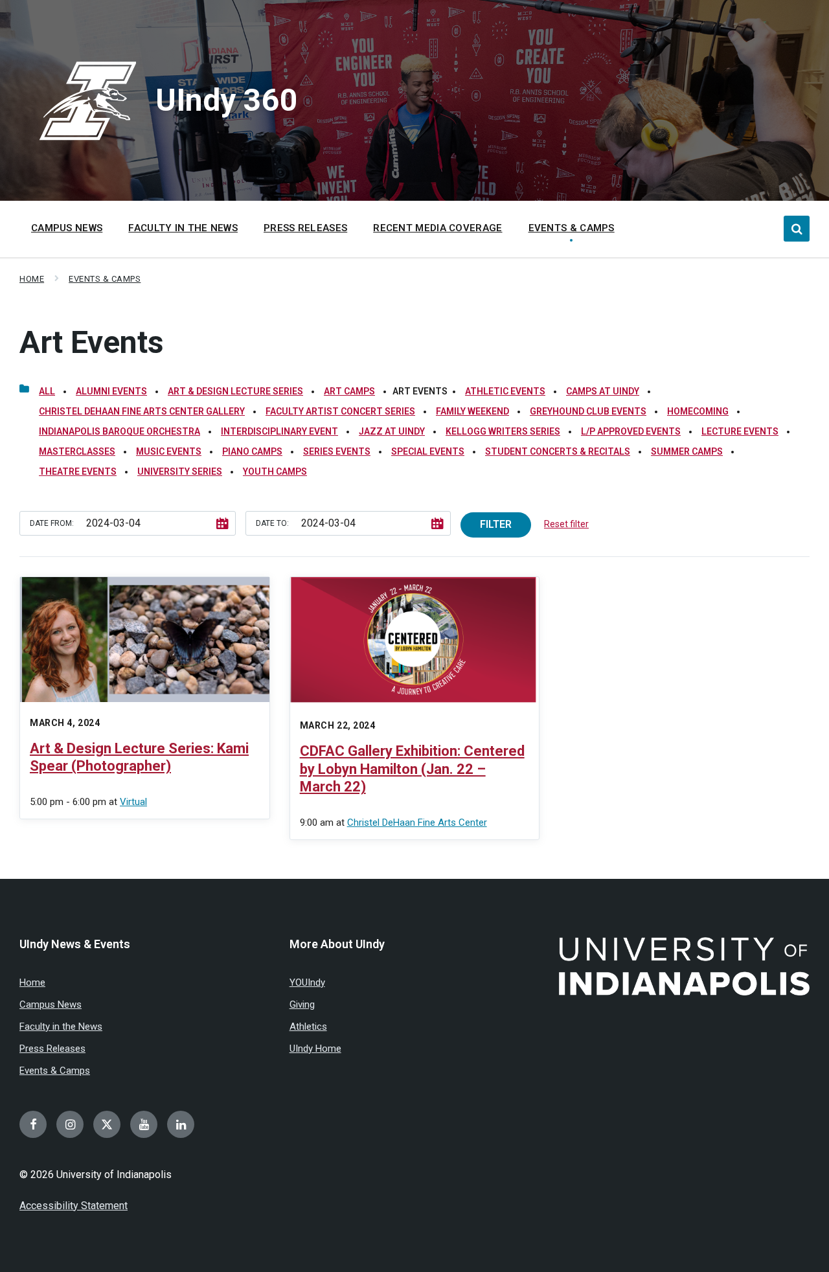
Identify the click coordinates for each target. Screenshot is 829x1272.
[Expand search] (797, 229)
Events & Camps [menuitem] (571, 228)
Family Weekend (472, 411)
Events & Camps (105, 279)
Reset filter (566, 524)
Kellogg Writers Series (503, 431)
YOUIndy (307, 982)
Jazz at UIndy (392, 431)
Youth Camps (275, 471)
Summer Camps (687, 451)
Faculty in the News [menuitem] (183, 228)
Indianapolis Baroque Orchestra (119, 431)
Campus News (50, 1004)
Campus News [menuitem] (66, 228)
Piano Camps (252, 451)
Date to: (272, 523)
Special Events (427, 451)
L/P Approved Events (631, 431)
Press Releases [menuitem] (305, 228)
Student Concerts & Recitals (557, 451)
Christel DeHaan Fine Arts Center (417, 822)
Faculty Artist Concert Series (340, 411)
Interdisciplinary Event (279, 431)
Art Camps (349, 391)
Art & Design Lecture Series (235, 391)
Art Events (91, 342)
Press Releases (52, 1048)
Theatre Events (78, 471)
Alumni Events (111, 391)
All (47, 391)
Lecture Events (739, 431)
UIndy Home (315, 1048)
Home (31, 279)
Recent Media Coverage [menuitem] (437, 228)
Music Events (168, 451)
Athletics (308, 1026)
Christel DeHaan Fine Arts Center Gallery (142, 411)
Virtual (133, 802)
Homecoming (698, 411)
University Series (179, 471)
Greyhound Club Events (588, 411)
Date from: (52, 523)
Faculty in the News (60, 1026)
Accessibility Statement (73, 1205)
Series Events (336, 451)
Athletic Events (505, 391)
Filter (496, 524)
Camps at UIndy (602, 391)
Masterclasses (77, 451)
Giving (302, 1004)
